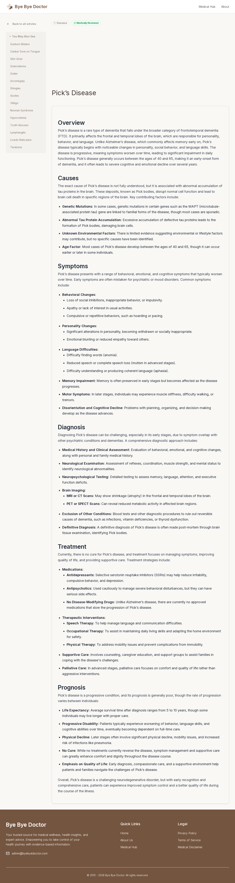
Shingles (15, 88)
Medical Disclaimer (190, 847)
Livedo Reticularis (21, 139)
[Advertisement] (140, 57)
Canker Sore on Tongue (25, 51)
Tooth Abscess (19, 125)
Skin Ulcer (16, 58)
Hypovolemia (18, 117)
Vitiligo (14, 103)
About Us (126, 840)
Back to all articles (24, 23)
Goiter (14, 73)
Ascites (14, 95)
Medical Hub (207, 6)
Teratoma (16, 147)
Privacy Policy (187, 833)
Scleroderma (18, 66)
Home (124, 833)
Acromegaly (17, 80)
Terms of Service (189, 840)
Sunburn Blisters (20, 44)
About (225, 6)
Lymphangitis (18, 132)
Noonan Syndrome (21, 110)
